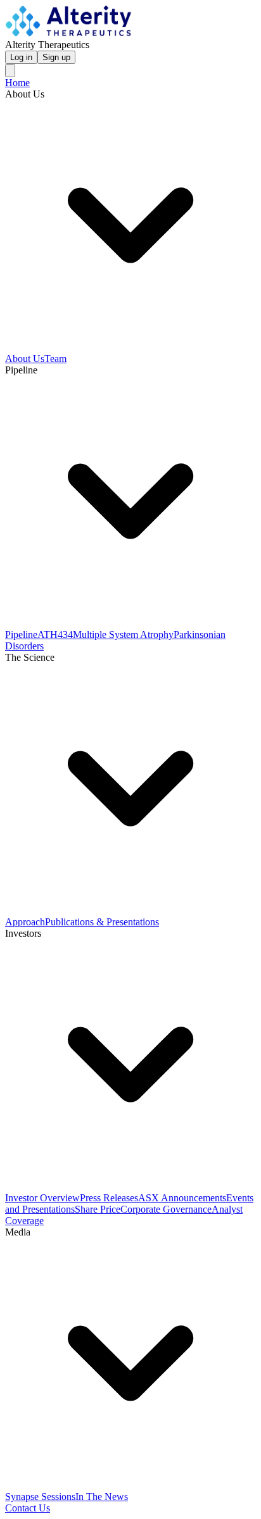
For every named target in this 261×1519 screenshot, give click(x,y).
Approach (25, 921)
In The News (101, 1496)
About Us (24, 358)
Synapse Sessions (40, 1496)
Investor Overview (42, 1197)
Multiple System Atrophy (123, 634)
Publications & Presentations (102, 921)
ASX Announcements (182, 1197)
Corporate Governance (166, 1209)
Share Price (97, 1209)
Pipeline (21, 634)
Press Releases (109, 1197)
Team (55, 358)
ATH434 (55, 634)
